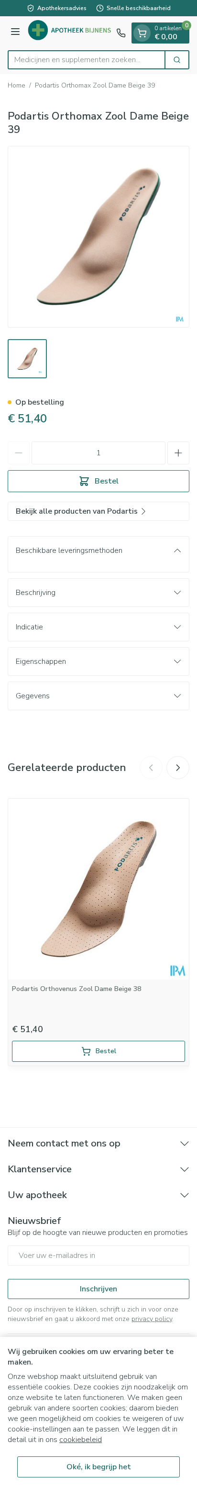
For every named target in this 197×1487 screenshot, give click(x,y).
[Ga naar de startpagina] (69, 33)
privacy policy (151, 1318)
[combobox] (86, 59)
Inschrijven (98, 1289)
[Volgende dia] (177, 767)
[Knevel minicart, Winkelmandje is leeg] (142, 33)
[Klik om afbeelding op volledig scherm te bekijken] (98, 236)
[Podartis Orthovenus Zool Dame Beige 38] (98, 889)
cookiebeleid (80, 1439)
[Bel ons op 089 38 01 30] (121, 33)
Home (16, 85)
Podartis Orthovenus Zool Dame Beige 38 (76, 988)
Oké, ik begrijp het (98, 1467)
